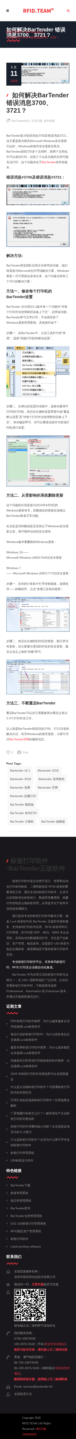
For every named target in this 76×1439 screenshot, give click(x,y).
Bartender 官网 (48, 787)
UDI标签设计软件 (22, 1160)
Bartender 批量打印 (23, 796)
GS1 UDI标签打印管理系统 (28, 1223)
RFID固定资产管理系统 (26, 1231)
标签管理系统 (19, 1193)
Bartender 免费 (20, 787)
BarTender (49, 162)
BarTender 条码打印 (23, 813)
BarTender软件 (20, 1208)
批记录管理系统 (21, 1200)
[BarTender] (38, 10)
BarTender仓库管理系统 (26, 1216)
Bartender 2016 (48, 770)
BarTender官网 (19, 739)
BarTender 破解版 (53, 821)
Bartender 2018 (20, 779)
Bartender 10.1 (20, 770)
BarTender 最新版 (22, 804)
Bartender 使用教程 (52, 779)
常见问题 (36, 120)
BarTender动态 (34, 32)
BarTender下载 (20, 1185)
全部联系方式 (23, 1394)
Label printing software (26, 1246)
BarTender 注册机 (22, 821)
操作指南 (49, 120)
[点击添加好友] (30, 1320)
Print (25, 752)
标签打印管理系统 (22, 1152)
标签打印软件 (14, 32)
